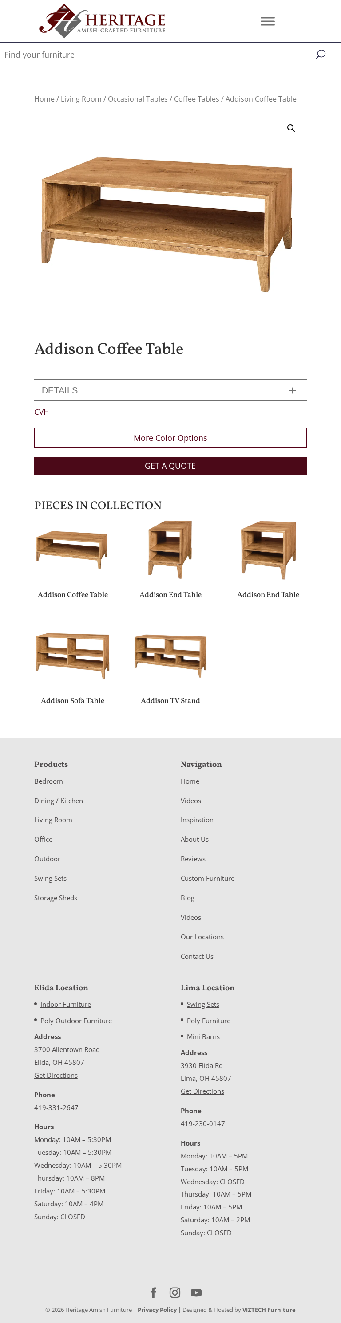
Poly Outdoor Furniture (76, 1020)
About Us (195, 839)
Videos (191, 800)
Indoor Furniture (65, 1004)
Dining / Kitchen (58, 800)
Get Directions (56, 1075)
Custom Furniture (207, 878)
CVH (41, 412)
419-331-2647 (56, 1107)
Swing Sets (50, 878)
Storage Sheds (55, 897)
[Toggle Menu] (268, 21)
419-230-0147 (203, 1123)
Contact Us (197, 956)
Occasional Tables (138, 99)
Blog (187, 897)
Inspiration (197, 819)
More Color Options (170, 437)
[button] (291, 128)
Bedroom (48, 781)
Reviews (193, 858)
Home (44, 99)
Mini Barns (203, 1036)
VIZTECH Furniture (269, 1310)
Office (43, 839)
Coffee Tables (196, 99)
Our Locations (202, 936)
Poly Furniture (208, 1020)
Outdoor (47, 858)
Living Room (81, 99)
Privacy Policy (157, 1310)
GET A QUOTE (170, 465)
